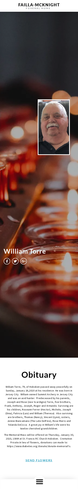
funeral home (38, 8)
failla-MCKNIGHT (39, 4)
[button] (39, 481)
